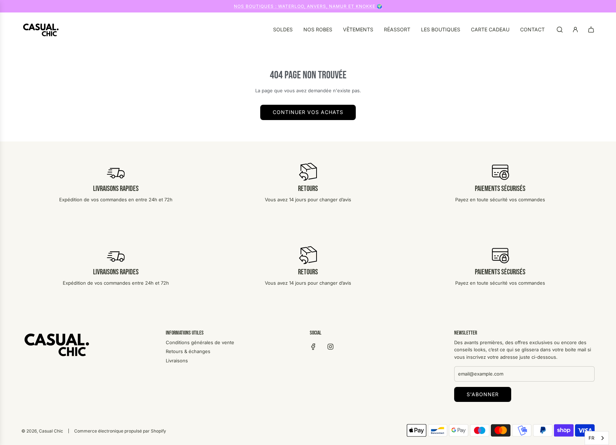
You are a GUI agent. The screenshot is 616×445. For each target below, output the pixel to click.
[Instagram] (330, 347)
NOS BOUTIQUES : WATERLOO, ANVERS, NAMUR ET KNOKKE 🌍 (308, 6)
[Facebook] (313, 347)
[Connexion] (575, 29)
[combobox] (597, 438)
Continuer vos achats (308, 112)
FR (591, 438)
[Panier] (591, 29)
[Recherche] (560, 29)
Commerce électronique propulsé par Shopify (120, 431)
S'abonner (483, 394)
